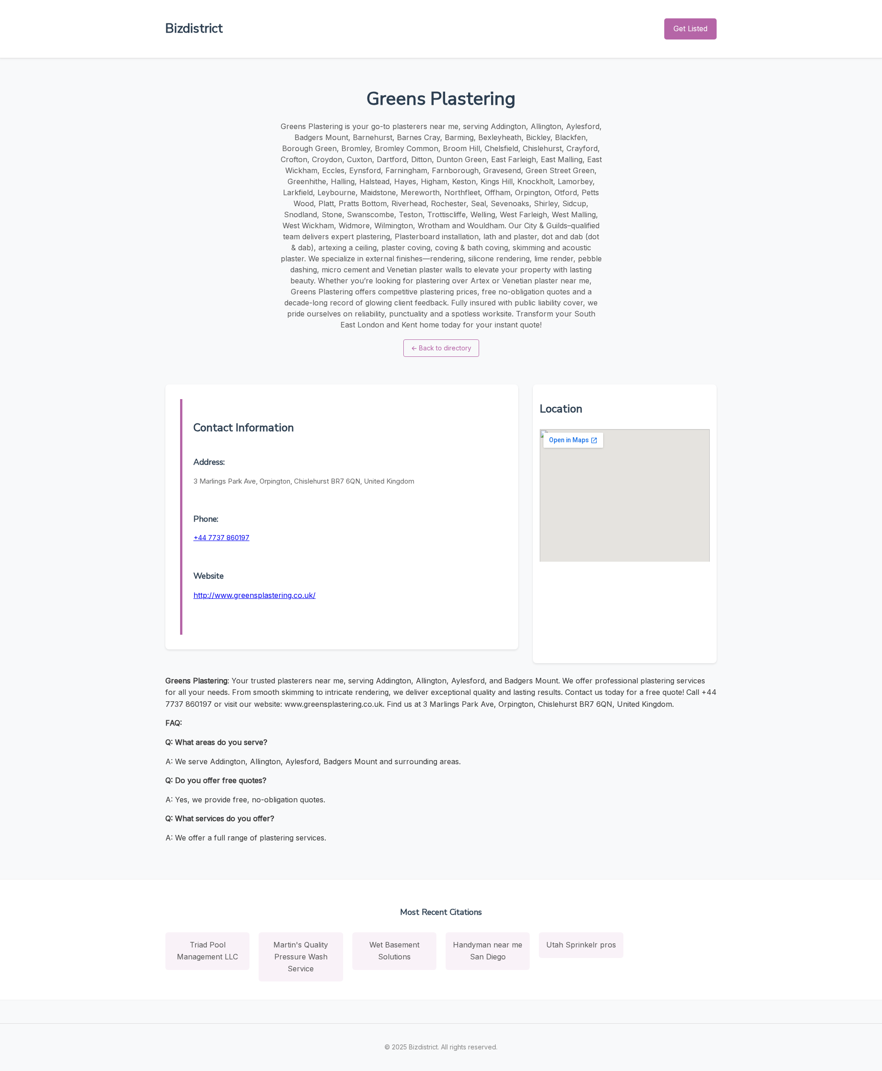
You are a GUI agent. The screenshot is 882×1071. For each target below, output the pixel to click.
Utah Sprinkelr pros (581, 944)
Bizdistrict (194, 28)
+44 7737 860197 (221, 537)
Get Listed (690, 28)
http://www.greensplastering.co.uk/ (254, 595)
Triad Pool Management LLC (207, 950)
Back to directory (441, 348)
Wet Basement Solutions (394, 950)
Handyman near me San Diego (487, 950)
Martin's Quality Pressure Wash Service (300, 956)
